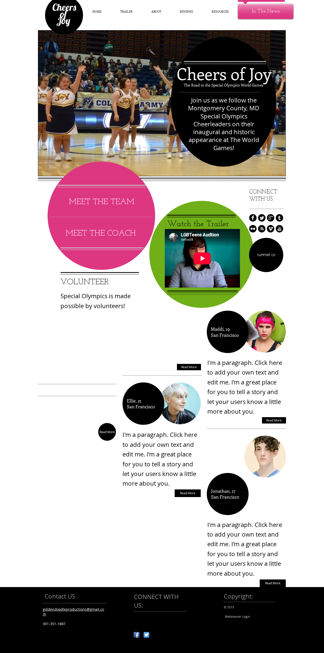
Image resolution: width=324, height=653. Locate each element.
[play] (277, 168)
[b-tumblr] (279, 218)
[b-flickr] (253, 229)
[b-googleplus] (270, 218)
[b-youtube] (279, 229)
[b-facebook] (253, 218)
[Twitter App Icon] (146, 635)
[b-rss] (262, 229)
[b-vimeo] (270, 229)
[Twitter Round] (262, 218)
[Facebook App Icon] (136, 635)
